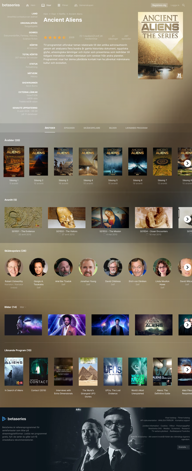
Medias (167, 428)
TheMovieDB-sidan (28, 101)
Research (186, 428)
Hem (46, 14)
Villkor (172, 426)
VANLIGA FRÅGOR (166, 420)
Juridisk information (150, 426)
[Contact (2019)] (38, 372)
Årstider (50, 128)
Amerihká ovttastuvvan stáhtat (22, 16)
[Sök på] (183, 5)
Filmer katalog (184, 418)
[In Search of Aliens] (13, 372)
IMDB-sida (32, 98)
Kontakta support (182, 420)
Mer (22, 307)
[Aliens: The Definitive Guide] (162, 372)
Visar (53, 14)
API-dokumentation (148, 420)
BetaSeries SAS (155, 428)
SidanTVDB (32, 95)
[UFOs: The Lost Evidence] (113, 372)
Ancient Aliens (75, 14)
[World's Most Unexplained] (137, 372)
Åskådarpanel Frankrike (180, 431)
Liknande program (136, 128)
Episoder (69, 128)
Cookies (164, 426)
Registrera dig (159, 5)
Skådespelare (92, 128)
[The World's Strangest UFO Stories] (88, 372)
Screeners (175, 428)
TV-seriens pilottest (160, 431)
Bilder (113, 128)
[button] (13, 275)
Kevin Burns (32, 86)
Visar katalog (170, 418)
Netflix (62, 14)
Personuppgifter (183, 426)
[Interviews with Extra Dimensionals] (63, 372)
